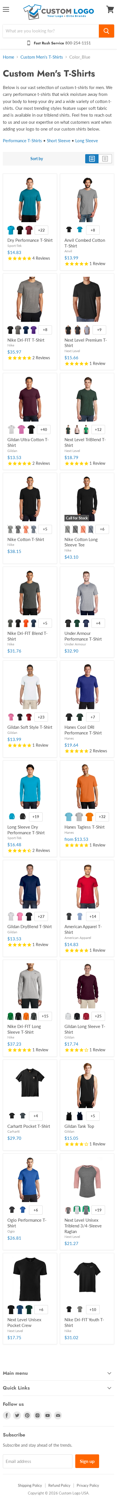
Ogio (11, 1231)
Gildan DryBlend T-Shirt (29, 926)
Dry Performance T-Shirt (30, 240)
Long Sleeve (86, 140)
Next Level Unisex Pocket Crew (24, 1322)
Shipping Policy (30, 1485)
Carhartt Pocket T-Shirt (28, 1126)
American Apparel (77, 938)
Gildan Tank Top (79, 1126)
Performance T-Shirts (22, 140)
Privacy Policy (88, 1485)
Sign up (87, 1461)
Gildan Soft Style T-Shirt (29, 727)
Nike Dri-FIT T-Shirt (25, 339)
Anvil (68, 251)
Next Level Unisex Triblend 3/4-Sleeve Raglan (83, 1225)
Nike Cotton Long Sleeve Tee (81, 542)
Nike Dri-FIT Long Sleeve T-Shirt (24, 1029)
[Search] (106, 31)
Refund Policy (59, 1485)
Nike (10, 345)
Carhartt (13, 1131)
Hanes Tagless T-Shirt (84, 826)
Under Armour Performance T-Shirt (83, 636)
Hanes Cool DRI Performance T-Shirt (83, 729)
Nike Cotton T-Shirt (25, 539)
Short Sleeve (58, 140)
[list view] (105, 158)
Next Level (72, 351)
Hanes (69, 738)
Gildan (12, 451)
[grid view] (92, 158)
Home (8, 57)
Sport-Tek (14, 245)
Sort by (36, 158)
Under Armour (75, 644)
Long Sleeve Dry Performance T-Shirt (26, 829)
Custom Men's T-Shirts (41, 57)
